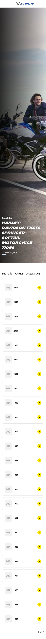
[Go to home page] (25, 4)
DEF (40, 632)
